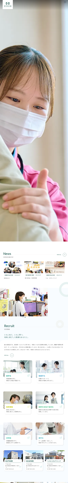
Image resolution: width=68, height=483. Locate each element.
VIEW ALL (59, 254)
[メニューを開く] (65, 2)
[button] (22, 317)
